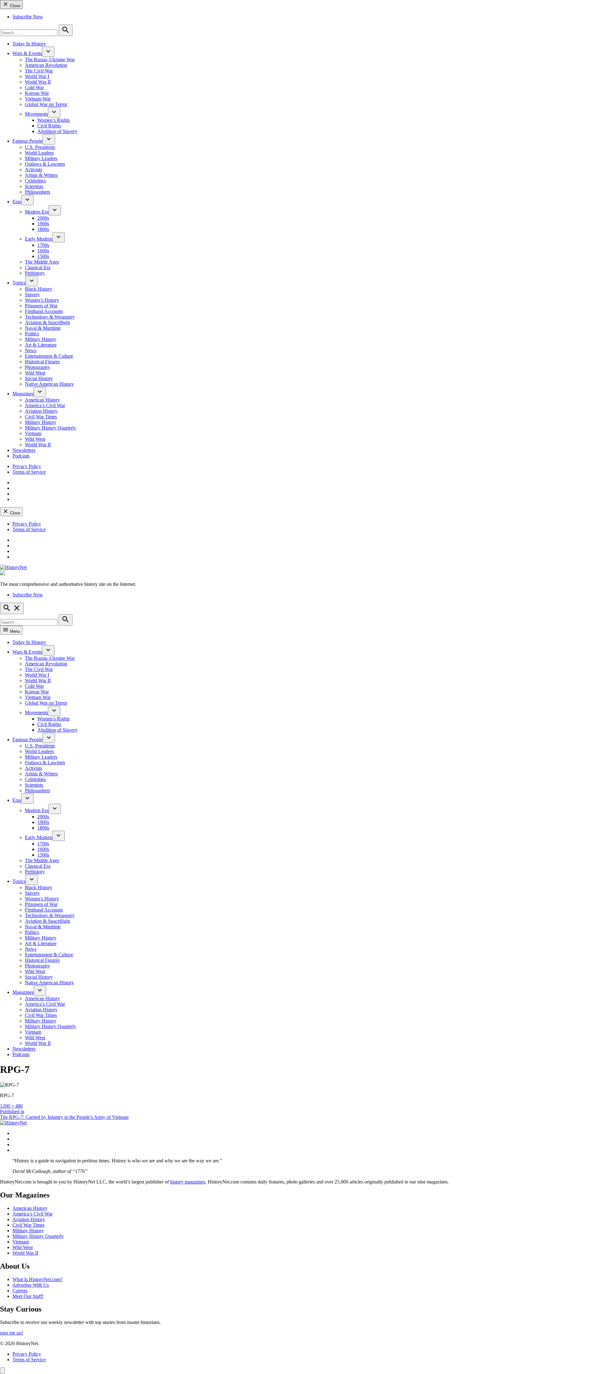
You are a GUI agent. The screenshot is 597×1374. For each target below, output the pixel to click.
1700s (43, 245)
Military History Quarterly (50, 427)
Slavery (32, 294)
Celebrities (35, 180)
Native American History (49, 384)
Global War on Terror (46, 104)
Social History (39, 378)
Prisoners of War (41, 305)
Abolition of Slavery (57, 131)
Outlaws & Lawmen (45, 164)
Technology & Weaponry (50, 316)
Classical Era (37, 267)
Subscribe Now (27, 16)
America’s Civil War (45, 405)
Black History (38, 289)
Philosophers (37, 192)
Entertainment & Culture (49, 356)
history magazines (187, 1181)
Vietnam (33, 433)
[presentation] (48, 52)
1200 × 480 (11, 1106)
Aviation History (41, 411)
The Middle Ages (42, 261)
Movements (36, 114)
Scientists (34, 186)
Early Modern (38, 238)
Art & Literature (41, 344)
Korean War (37, 93)
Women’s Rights (53, 120)
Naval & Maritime (43, 328)
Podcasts (21, 455)
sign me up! (11, 1332)
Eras (16, 201)
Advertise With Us (30, 1285)
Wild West (35, 372)
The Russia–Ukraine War (50, 59)
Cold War (34, 87)
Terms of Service (29, 472)
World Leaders (39, 152)
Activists (33, 169)
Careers (19, 1290)
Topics (18, 282)
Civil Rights (49, 125)
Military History (40, 339)
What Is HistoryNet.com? (37, 1279)
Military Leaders (41, 158)
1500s (43, 256)
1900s (43, 223)
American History (42, 399)
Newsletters (23, 450)
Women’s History (42, 300)
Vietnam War (38, 98)
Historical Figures (42, 361)
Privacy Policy (26, 466)
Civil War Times (41, 416)
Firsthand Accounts (44, 311)
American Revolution (46, 65)
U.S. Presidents (40, 147)
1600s (43, 250)
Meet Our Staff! (28, 1296)
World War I (37, 76)
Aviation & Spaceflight (47, 322)
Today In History (29, 43)
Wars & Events (27, 53)
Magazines (23, 393)
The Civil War (39, 70)
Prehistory (35, 273)
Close (14, 5)
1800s (43, 229)
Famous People (27, 141)
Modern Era (37, 211)
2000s (43, 218)
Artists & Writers (41, 175)
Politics (32, 333)
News (30, 350)
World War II (38, 82)
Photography (37, 367)
